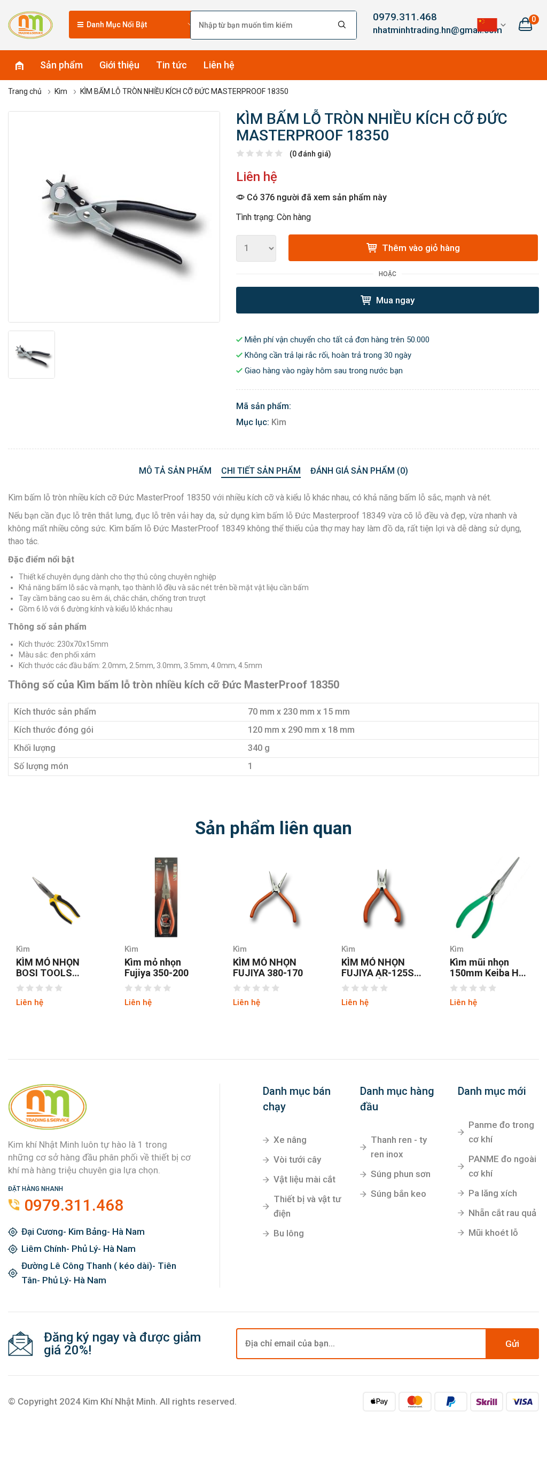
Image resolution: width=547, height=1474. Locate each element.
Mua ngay (394, 300)
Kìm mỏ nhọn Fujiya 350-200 (156, 967)
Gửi (512, 1343)
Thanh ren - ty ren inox (399, 1146)
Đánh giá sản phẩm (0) (359, 471)
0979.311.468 (405, 17)
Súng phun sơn (401, 1174)
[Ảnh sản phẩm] (114, 217)
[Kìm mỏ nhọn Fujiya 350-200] (165, 897)
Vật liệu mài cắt (304, 1179)
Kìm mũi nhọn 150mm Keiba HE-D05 (489, 967)
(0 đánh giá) (310, 154)
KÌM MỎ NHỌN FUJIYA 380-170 (268, 967)
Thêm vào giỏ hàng (420, 247)
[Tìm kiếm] (342, 25)
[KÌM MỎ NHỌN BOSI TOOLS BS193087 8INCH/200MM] (57, 897)
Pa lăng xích (492, 1193)
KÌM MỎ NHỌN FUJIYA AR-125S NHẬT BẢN (377, 967)
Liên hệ (219, 64)
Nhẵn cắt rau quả (502, 1213)
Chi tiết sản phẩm (261, 471)
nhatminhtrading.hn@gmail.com (410, 30)
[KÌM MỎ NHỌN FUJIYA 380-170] (274, 897)
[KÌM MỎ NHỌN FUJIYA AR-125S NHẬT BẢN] (382, 897)
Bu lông (289, 1233)
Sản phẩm (61, 64)
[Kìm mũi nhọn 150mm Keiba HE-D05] (491, 897)
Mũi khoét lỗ (493, 1232)
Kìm (278, 422)
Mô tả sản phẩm (175, 471)
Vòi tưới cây (297, 1159)
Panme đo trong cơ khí (501, 1131)
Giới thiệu (119, 64)
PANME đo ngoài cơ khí (502, 1166)
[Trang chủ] (30, 24)
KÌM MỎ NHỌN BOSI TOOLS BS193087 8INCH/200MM (48, 967)
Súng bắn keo (398, 1193)
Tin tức (171, 64)
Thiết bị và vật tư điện (307, 1206)
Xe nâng (290, 1139)
